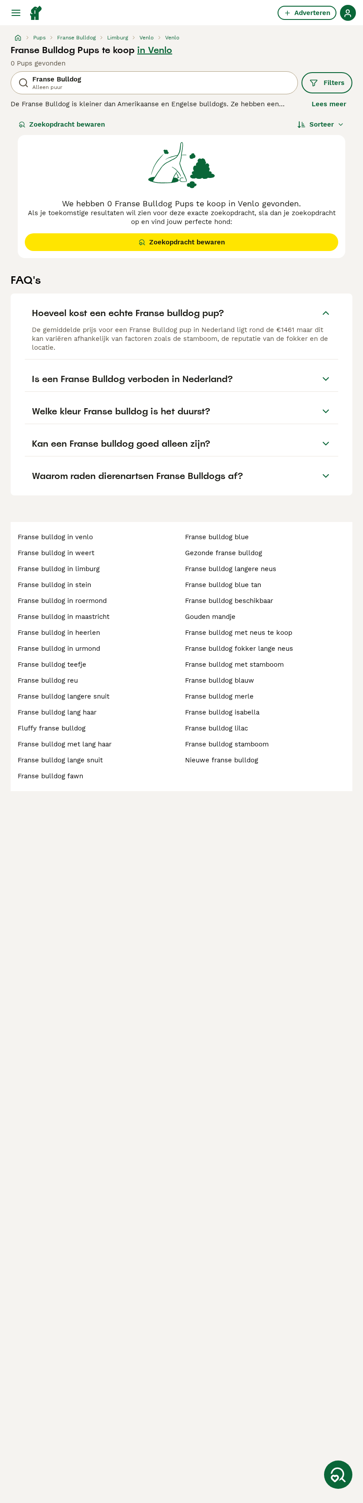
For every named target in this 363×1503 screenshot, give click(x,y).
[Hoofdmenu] (16, 13)
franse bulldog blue (217, 537)
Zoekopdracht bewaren (67, 124)
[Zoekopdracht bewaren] (338, 1474)
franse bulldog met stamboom (234, 664)
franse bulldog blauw (219, 680)
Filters (334, 83)
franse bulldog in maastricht (63, 617)
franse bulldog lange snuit (60, 760)
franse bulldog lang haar (57, 712)
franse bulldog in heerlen (59, 633)
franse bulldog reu (48, 680)
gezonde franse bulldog (223, 553)
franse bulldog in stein (54, 585)
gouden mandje (210, 617)
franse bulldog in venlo (55, 537)
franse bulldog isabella (222, 712)
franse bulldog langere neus (230, 569)
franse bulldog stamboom (227, 744)
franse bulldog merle (219, 696)
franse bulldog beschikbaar (229, 601)
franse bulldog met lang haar (65, 744)
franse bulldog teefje (52, 664)
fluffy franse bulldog (51, 728)
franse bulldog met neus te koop (238, 633)
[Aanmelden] (348, 13)
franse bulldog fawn (50, 776)
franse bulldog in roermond (62, 601)
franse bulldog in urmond (59, 649)
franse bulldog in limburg (59, 569)
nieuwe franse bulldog (221, 760)
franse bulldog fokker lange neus (239, 649)
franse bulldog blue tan (223, 585)
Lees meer (329, 104)
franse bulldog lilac (216, 728)
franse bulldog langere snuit (63, 696)
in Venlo (154, 50)
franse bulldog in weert (56, 553)
